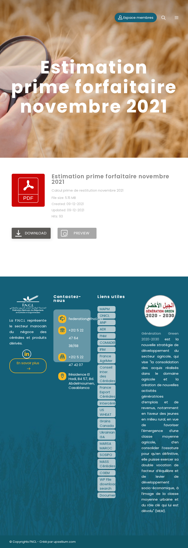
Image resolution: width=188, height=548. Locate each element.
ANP (103, 322)
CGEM (105, 472)
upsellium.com (65, 542)
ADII (103, 329)
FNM (103, 336)
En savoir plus (28, 363)
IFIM (102, 349)
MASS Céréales (107, 464)
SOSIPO (106, 454)
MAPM (105, 309)
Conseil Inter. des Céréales (107, 374)
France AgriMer (106, 358)
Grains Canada (107, 423)
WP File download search (108, 484)
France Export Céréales (107, 392)
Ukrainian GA (107, 434)
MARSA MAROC (106, 445)
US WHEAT (105, 412)
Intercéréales (108, 403)
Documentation (108, 495)
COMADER (108, 342)
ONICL (105, 315)
